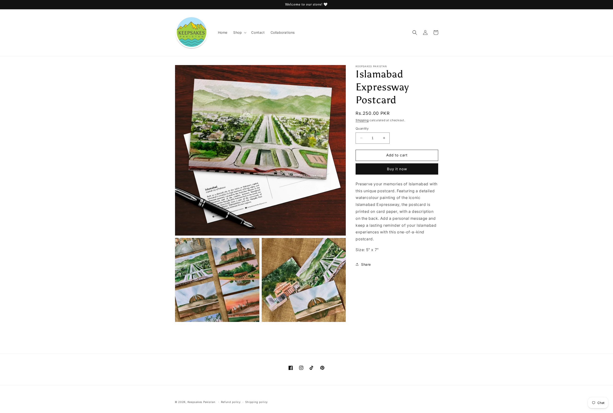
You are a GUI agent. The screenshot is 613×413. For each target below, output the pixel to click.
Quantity (362, 128)
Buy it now (397, 168)
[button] (239, 33)
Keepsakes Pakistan (201, 402)
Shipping (362, 120)
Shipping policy (256, 402)
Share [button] (366, 264)
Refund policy (231, 402)
